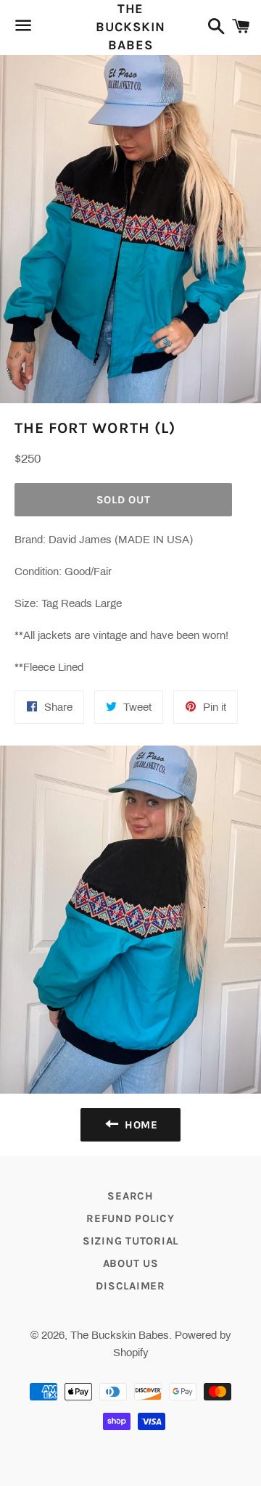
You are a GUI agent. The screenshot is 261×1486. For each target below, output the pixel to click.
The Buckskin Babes (130, 27)
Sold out (123, 499)
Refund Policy (130, 1218)
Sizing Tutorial (130, 1240)
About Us (131, 1263)
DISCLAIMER (130, 1285)
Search (130, 1195)
